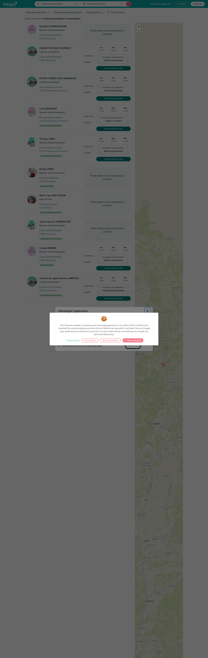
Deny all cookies (110, 340)
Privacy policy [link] (73, 340)
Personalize (90, 340)
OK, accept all (134, 340)
